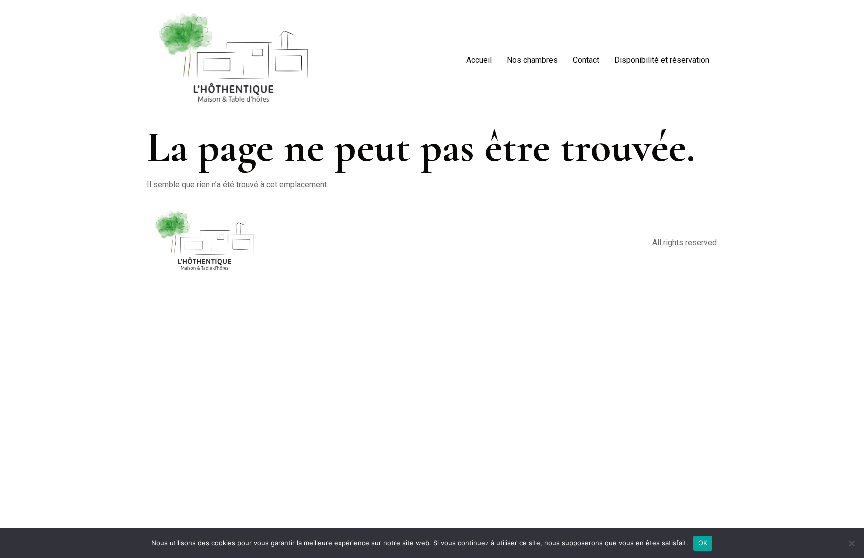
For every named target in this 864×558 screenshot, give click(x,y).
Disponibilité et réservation (662, 60)
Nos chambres (532, 60)
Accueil (479, 60)
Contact (586, 60)
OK (703, 543)
